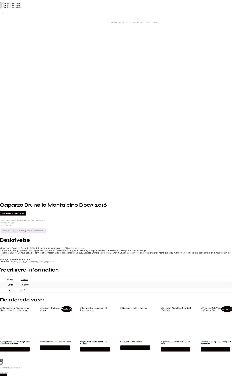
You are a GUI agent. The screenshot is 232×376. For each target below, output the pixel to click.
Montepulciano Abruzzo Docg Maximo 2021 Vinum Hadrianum (15, 343)
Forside (114, 22)
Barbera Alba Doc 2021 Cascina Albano (55, 342)
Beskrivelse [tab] (9, 231)
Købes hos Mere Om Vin (15, 349)
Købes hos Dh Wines (13, 213)
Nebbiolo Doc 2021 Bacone (131, 342)
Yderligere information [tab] (31, 231)
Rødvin (121, 22)
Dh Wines (25, 285)
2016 (23, 290)
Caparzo (24, 280)
